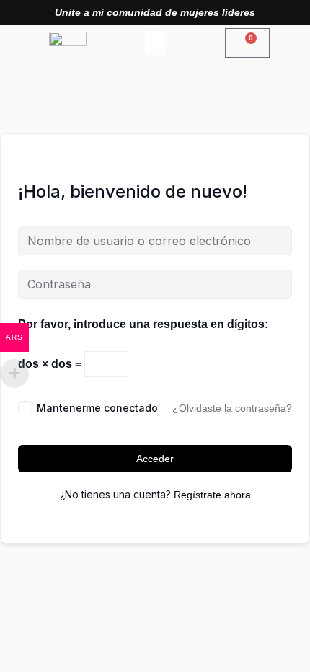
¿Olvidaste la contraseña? (232, 408)
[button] (155, 43)
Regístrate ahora (212, 494)
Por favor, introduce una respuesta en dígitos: (143, 324)
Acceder (155, 458)
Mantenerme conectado (97, 408)
